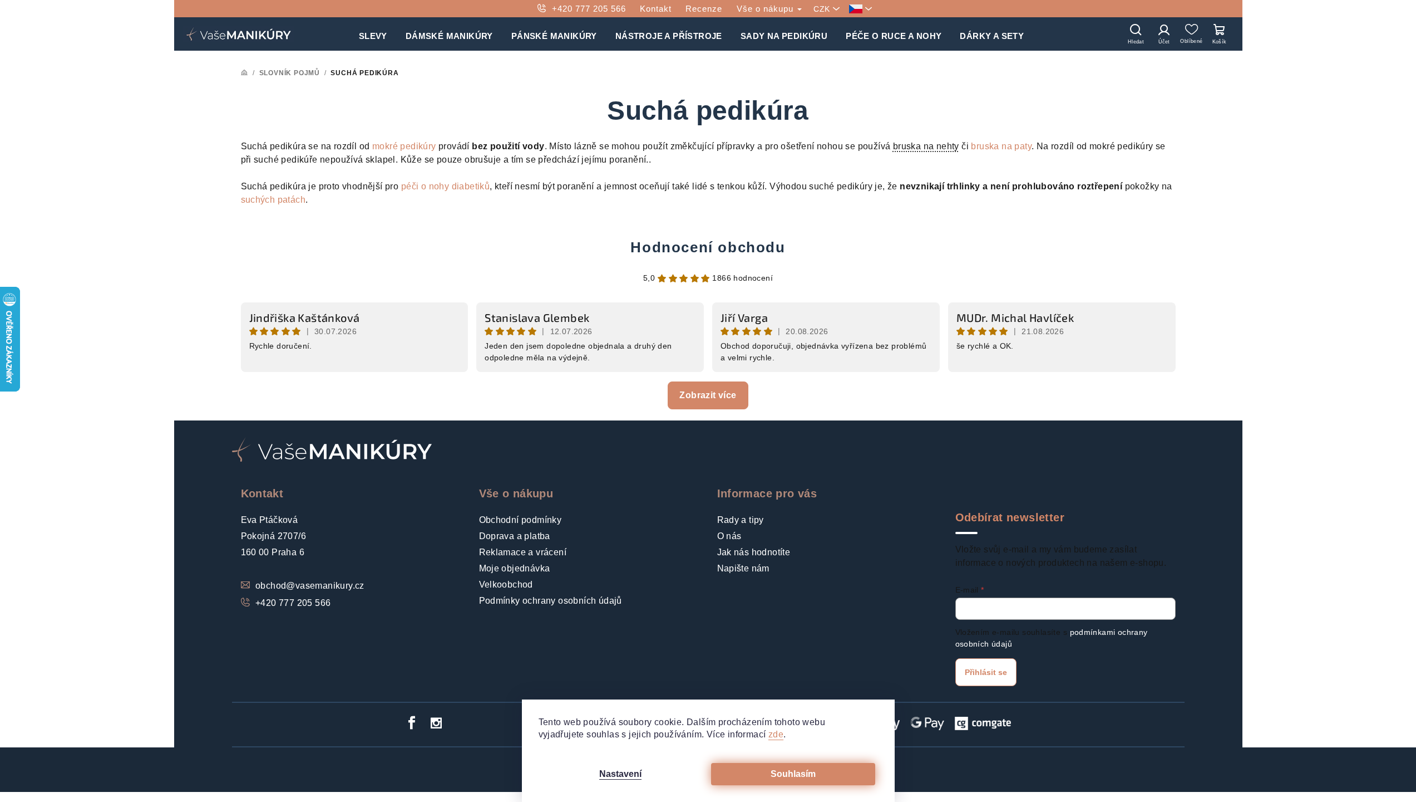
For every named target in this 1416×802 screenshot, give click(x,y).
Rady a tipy (740, 520)
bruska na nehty (926, 146)
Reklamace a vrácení (523, 552)
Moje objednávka (514, 568)
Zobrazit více (707, 395)
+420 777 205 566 (589, 8)
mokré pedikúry (404, 146)
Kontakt (656, 8)
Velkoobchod (506, 584)
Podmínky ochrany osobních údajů (550, 600)
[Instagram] (436, 723)
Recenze (703, 8)
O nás (729, 536)
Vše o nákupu (766, 8)
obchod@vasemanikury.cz (309, 585)
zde (775, 734)
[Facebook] (411, 723)
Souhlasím (793, 774)
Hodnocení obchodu (707, 247)
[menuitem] (373, 34)
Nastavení (620, 774)
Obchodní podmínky (520, 520)
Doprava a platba (514, 536)
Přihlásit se (986, 672)
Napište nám (743, 568)
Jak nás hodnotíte (754, 552)
